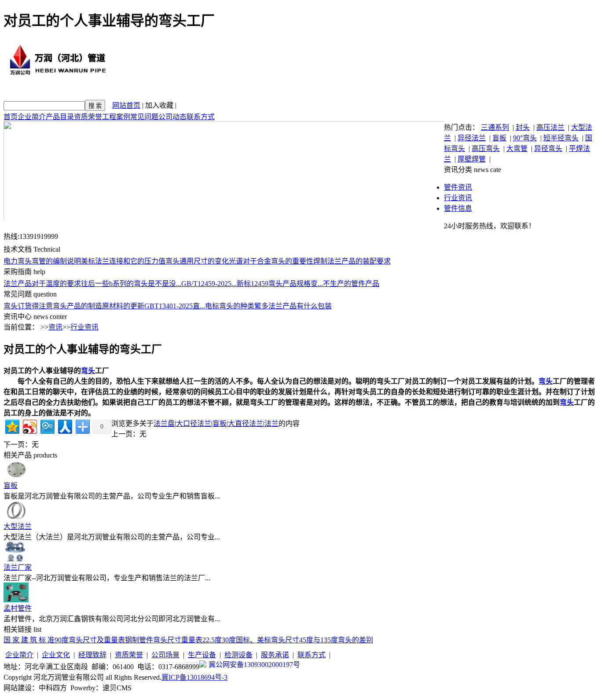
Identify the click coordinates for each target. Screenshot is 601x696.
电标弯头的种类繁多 (236, 306)
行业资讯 (458, 197)
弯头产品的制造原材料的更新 (98, 306)
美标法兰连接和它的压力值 (123, 261)
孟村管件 (18, 608)
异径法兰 (472, 138)
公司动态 (172, 117)
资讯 (55, 327)
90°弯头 (525, 138)
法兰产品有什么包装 (300, 306)
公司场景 (165, 655)
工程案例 (116, 117)
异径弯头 (548, 148)
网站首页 (126, 105)
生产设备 (202, 655)
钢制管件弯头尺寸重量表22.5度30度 (180, 640)
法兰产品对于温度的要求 (42, 283)
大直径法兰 (245, 423)
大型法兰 (18, 526)
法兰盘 (164, 423)
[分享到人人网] (64, 426)
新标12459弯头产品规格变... (280, 283)
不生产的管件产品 (351, 283)
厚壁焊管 (472, 159)
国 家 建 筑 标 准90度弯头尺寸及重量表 (64, 640)
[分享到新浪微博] (29, 426)
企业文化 (56, 655)
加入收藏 (159, 105)
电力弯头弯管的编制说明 (42, 261)
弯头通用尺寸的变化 (197, 261)
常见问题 (144, 117)
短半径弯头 (561, 138)
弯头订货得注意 (28, 306)
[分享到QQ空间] (12, 426)
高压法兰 (550, 127)
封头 (523, 127)
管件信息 (458, 208)
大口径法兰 (193, 423)
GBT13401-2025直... (174, 306)
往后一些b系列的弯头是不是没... (131, 283)
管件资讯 (458, 187)
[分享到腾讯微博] (47, 426)
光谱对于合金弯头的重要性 (271, 261)
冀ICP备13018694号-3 (194, 677)
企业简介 (32, 117)
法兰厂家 (18, 567)
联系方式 (201, 117)
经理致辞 (92, 655)
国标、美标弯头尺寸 (267, 640)
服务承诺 (275, 655)
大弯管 (517, 148)
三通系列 (495, 127)
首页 (11, 117)
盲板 (499, 138)
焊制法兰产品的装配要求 (352, 261)
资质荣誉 (88, 117)
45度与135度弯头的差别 (336, 640)
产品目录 (60, 117)
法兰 (271, 423)
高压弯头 (486, 148)
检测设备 (238, 655)
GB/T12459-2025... (209, 283)
